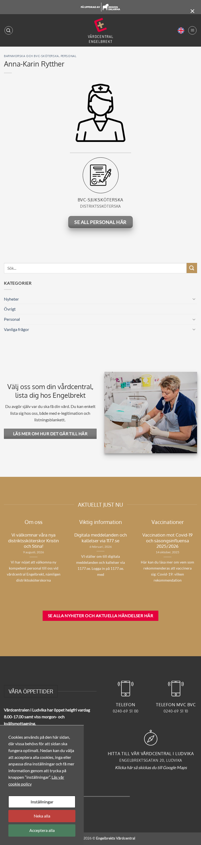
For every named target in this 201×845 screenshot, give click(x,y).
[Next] (64, 562)
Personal (68, 56)
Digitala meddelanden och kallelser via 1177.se (100, 537)
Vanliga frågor (16, 329)
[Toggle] (194, 299)
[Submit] (192, 268)
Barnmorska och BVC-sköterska (31, 56)
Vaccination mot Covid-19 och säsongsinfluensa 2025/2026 (167, 540)
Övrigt (10, 308)
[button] (8, 30)
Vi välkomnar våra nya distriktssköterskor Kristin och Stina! (33, 540)
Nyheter (11, 298)
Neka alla (42, 815)
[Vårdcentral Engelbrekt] (101, 30)
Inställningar (42, 801)
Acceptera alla (42, 830)
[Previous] (70, 562)
